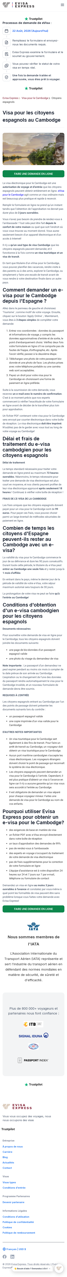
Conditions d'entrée (14, 1187)
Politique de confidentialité (18, 1222)
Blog (5, 1157)
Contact (7, 1167)
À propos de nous (13, 1146)
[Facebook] (5, 1257)
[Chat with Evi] (59, 1268)
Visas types (9, 1182)
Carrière (7, 1151)
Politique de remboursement (19, 1232)
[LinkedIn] (12, 1257)
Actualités (8, 1162)
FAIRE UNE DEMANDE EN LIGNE (33, 173)
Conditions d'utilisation (16, 1216)
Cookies (7, 1227)
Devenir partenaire (13, 1202)
